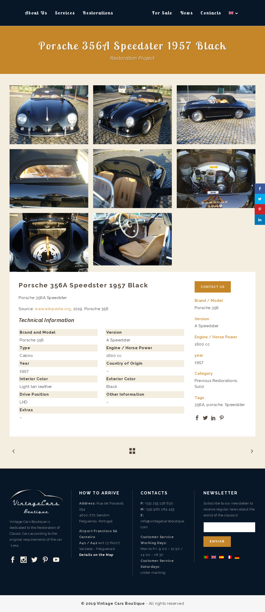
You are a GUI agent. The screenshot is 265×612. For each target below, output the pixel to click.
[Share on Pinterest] (221, 417)
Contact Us (213, 287)
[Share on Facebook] (197, 417)
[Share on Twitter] (205, 417)
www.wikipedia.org (53, 309)
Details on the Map (96, 555)
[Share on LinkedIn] (213, 417)
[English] (233, 13)
